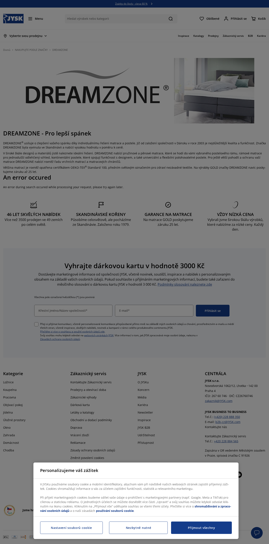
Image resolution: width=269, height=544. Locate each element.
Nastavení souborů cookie (71, 528)
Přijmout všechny (201, 528)
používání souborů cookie (115, 511)
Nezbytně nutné (138, 528)
